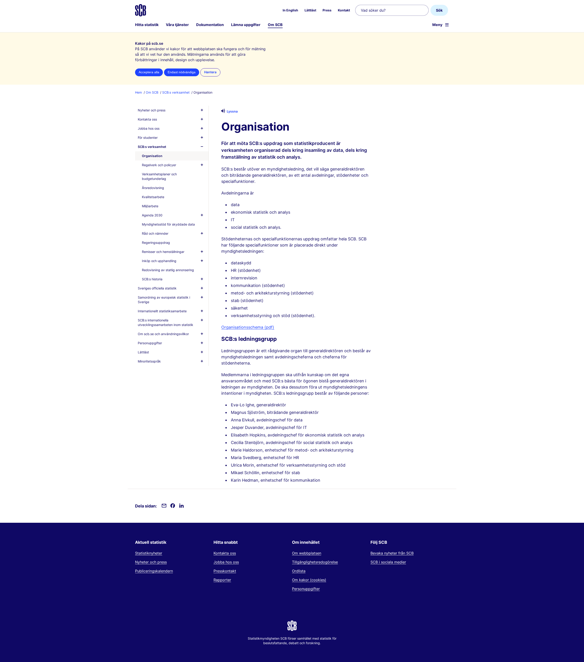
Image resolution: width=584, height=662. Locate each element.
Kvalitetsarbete (153, 197)
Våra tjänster (177, 24)
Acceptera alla (149, 72)
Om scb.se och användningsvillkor (163, 334)
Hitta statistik (147, 24)
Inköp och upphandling (159, 261)
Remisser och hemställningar (163, 252)
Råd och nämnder (155, 233)
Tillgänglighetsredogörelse (315, 562)
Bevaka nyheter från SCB (392, 553)
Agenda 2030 (152, 215)
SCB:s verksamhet (176, 92)
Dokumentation (210, 24)
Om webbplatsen (306, 553)
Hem (138, 92)
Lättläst (143, 352)
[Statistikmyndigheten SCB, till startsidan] (140, 10)
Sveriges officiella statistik (157, 288)
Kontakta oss (147, 119)
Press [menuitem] (327, 10)
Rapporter (222, 580)
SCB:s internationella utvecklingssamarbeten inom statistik (165, 322)
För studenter (148, 137)
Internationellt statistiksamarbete (162, 311)
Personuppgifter (150, 343)
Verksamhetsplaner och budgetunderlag (159, 176)
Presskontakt (225, 571)
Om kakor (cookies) (309, 580)
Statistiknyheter (148, 553)
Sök (439, 10)
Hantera (210, 72)
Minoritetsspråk (149, 361)
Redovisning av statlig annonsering (168, 270)
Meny (437, 24)
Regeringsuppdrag (156, 242)
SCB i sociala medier (388, 562)
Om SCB (275, 24)
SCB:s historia (152, 279)
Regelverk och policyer (159, 165)
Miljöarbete (150, 206)
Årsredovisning (153, 188)
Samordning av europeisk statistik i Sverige (164, 299)
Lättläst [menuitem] (310, 10)
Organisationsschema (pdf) (247, 327)
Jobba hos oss (148, 128)
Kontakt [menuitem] (344, 10)
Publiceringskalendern (154, 571)
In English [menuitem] (290, 10)
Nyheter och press (151, 110)
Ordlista (298, 571)
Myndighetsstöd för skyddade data (168, 224)
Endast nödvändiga (182, 72)
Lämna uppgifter (246, 24)
